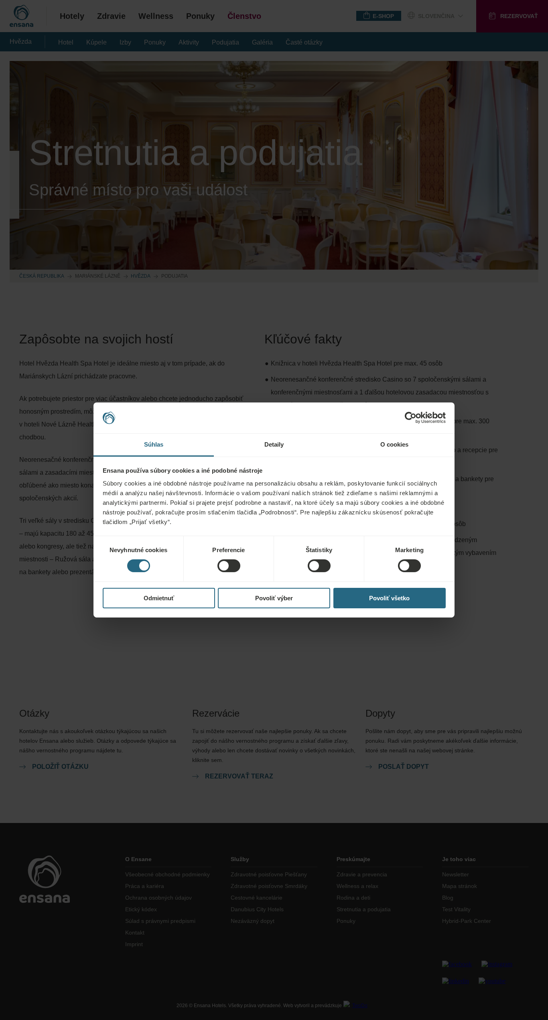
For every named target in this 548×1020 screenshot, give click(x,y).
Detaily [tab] (274, 444)
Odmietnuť (159, 598)
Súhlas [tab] (154, 444)
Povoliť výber (274, 598)
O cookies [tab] (394, 444)
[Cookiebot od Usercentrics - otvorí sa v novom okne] (410, 418)
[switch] (228, 565)
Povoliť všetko (389, 598)
